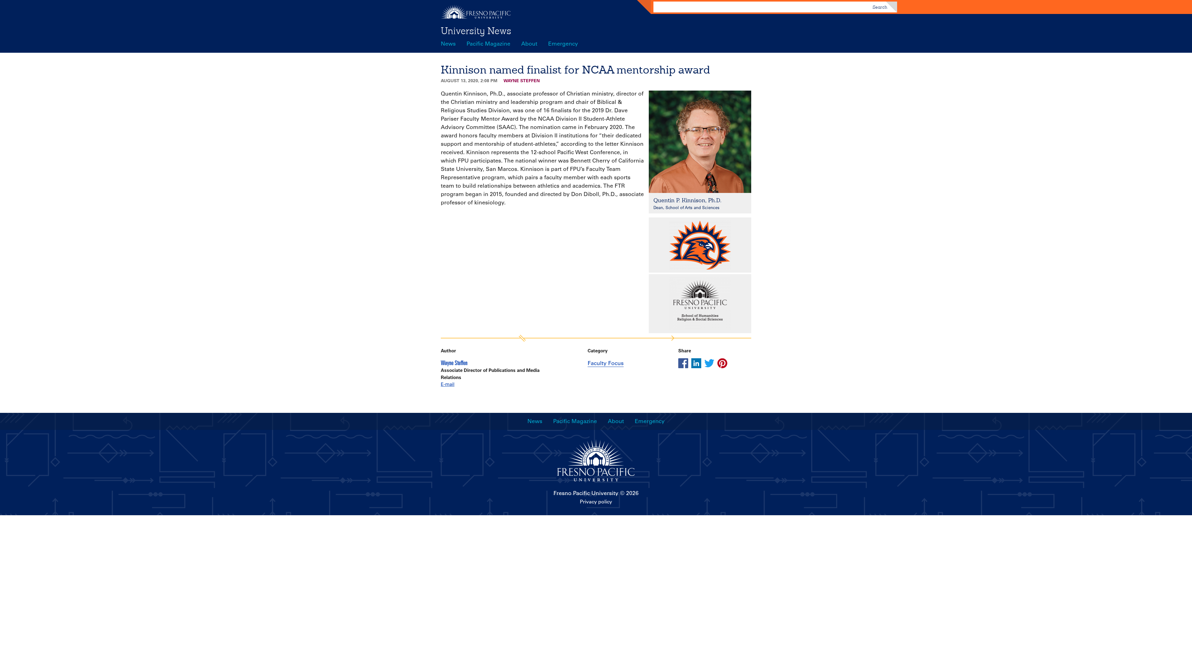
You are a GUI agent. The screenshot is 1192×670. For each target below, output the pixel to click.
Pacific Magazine (488, 44)
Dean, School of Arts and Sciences (686, 207)
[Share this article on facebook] (683, 363)
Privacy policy (596, 501)
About (529, 44)
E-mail (447, 384)
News (448, 44)
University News (476, 31)
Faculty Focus (606, 363)
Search (880, 7)
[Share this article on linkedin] (696, 363)
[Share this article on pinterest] (722, 363)
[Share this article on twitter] (709, 363)
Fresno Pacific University (585, 493)
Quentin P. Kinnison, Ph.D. (687, 200)
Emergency (563, 44)
